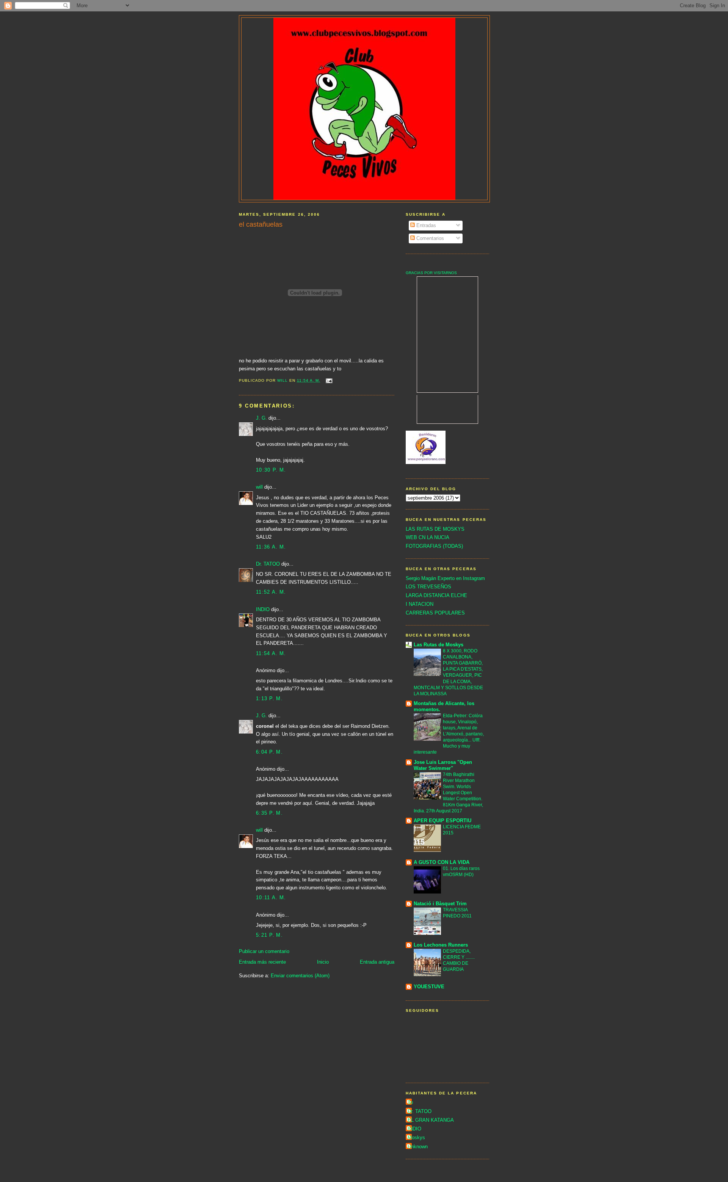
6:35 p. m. (269, 813)
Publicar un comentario (264, 951)
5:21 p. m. (269, 935)
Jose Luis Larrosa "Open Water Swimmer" (443, 765)
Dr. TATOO (268, 564)
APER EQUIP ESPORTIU (442, 820)
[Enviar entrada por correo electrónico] (329, 380)
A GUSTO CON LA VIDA (441, 862)
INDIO (263, 609)
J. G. (261, 418)
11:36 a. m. (271, 547)
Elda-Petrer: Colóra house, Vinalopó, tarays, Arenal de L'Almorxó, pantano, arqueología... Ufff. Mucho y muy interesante (449, 734)
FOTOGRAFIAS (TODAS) (434, 546)
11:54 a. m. (271, 653)
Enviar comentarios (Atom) (300, 975)
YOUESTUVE (429, 986)
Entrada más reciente (262, 962)
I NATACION (419, 604)
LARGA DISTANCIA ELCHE (436, 595)
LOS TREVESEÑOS (428, 586)
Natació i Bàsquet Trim (440, 903)
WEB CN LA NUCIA (427, 537)
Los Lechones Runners (441, 945)
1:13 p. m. (269, 698)
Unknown (418, 1146)
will (259, 487)
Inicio (323, 962)
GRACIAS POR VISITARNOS (431, 273)
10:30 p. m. (271, 470)
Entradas (425, 225)
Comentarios (429, 238)
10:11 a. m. (271, 897)
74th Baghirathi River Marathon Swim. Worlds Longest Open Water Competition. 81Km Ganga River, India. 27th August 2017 (448, 793)
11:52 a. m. (271, 592)
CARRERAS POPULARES (435, 613)
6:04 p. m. (269, 752)
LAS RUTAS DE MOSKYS (435, 529)
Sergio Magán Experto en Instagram (445, 578)
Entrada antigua (377, 962)
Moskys (416, 1137)
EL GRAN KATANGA (431, 1120)
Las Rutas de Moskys (438, 644)
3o (410, 1102)
